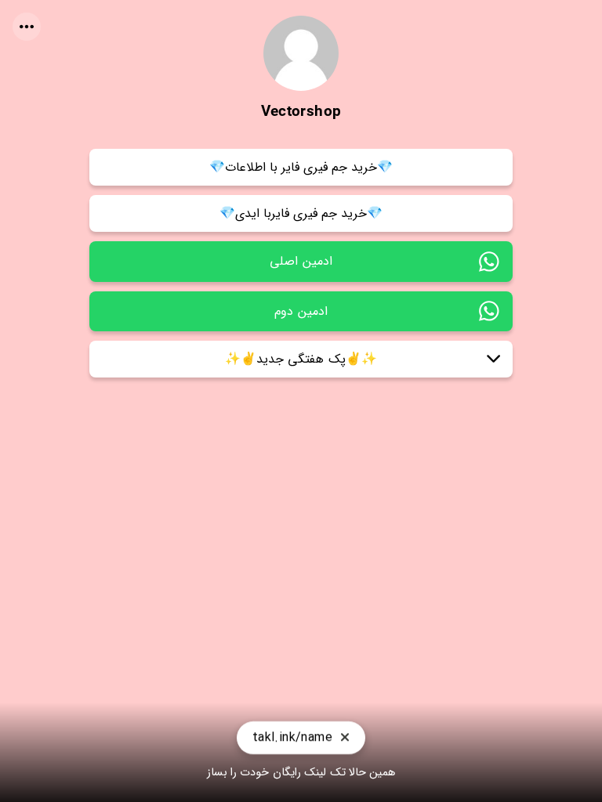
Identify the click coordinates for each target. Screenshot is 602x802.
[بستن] (345, 738)
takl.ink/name (292, 737)
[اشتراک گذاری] (27, 27)
